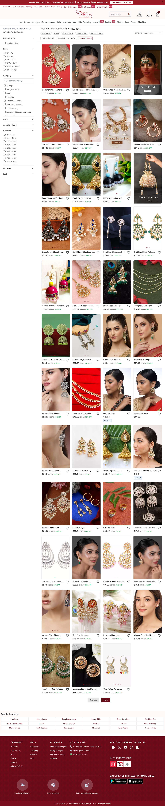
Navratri (98, 22)
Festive (110, 22)
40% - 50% (12, 148)
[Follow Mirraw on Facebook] (138, 747)
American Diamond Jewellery (18, 112)
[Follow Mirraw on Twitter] (119, 747)
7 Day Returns (18, 7)
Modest (120, 22)
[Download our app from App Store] (135, 781)
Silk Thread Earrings (15, 723)
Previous (93, 700)
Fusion (133, 22)
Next (106, 700)
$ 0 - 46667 (12, 70)
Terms (13, 758)
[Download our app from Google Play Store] (118, 781)
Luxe (127, 22)
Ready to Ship (12, 43)
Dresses (123, 723)
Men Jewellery (150, 723)
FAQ (32, 758)
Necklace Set (150, 719)
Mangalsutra (42, 719)
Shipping (34, 750)
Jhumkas (10, 97)
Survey (59, 7)
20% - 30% (12, 141)
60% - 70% (12, 155)
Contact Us (7, 7)
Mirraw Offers (16, 766)
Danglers (96, 723)
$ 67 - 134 (11, 60)
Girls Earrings (69, 728)
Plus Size (142, 22)
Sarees (27, 22)
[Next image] (67, 66)
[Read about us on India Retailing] (120, 764)
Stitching (29, 7)
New (21, 22)
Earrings (9, 86)
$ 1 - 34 (10, 53)
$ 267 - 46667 (13, 66)
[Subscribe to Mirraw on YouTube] (125, 747)
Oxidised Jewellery (14, 104)
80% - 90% (12, 161)
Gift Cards (89, 7)
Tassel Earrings (69, 723)
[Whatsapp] (113, 747)
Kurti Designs (41, 728)
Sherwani (96, 728)
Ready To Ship (81, 33)
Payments (34, 746)
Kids (80, 22)
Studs (8, 93)
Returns (33, 754)
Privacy (14, 762)
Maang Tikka (96, 719)
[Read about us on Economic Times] (113, 764)
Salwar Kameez (48, 22)
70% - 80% (12, 158)
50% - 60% (12, 151)
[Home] (84, 14)
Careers (53, 758)
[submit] (129, 14)
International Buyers (58, 746)
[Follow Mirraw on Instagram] (132, 747)
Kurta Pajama (123, 728)
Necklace (14, 719)
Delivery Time (9, 38)
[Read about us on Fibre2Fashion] (127, 764)
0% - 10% (11, 135)
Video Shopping (104, 7)
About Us (14, 746)
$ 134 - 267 (12, 63)
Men (74, 22)
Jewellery (67, 22)
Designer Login (56, 750)
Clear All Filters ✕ (85, 38)
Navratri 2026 (67, 33)
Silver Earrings (150, 728)
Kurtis (58, 22)
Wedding (87, 22)
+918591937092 (80, 754)
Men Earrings (14, 728)
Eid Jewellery (12, 108)
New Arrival (46, 33)
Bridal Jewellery (123, 719)
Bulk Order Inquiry (72, 7)
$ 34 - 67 (11, 56)
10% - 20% (11, 138)
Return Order (50, 7)
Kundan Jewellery (13, 101)
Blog (12, 754)
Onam (56, 33)
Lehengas (36, 22)
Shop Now (58, 83)
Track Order (38, 7)
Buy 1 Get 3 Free (97, 33)
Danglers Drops (13, 89)
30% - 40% (12, 145)
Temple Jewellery (69, 719)
